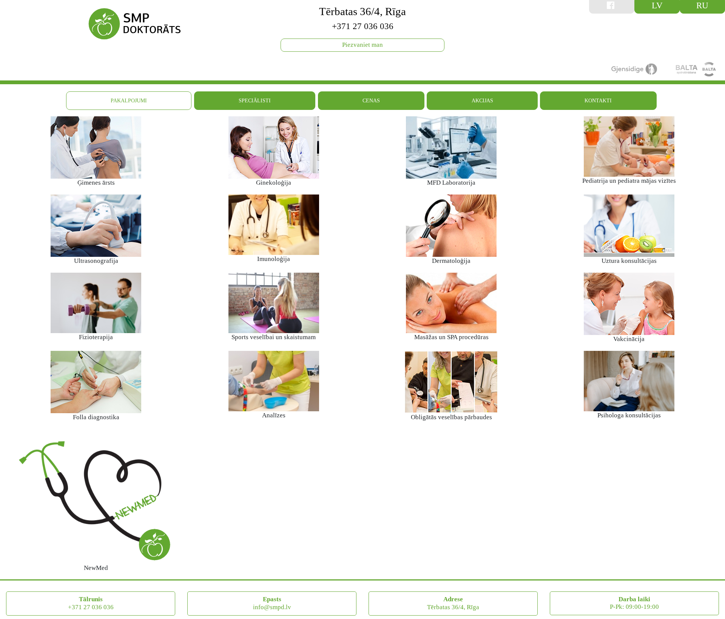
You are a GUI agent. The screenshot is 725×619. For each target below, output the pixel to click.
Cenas (371, 100)
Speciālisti (255, 100)
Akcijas (482, 100)
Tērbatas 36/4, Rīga (362, 11)
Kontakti (598, 100)
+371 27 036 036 (362, 26)
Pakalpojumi (129, 100)
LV (657, 5)
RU (702, 5)
